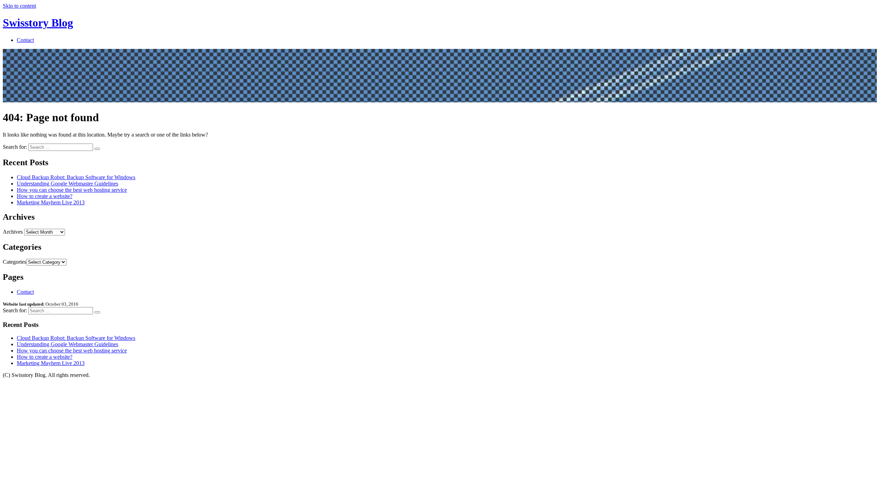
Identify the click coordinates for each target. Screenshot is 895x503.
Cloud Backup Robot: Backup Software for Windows (76, 177)
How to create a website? (44, 196)
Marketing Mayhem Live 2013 (51, 202)
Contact (25, 40)
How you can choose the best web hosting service (72, 190)
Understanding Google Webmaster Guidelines (67, 184)
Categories (14, 262)
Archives (13, 232)
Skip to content (19, 6)
